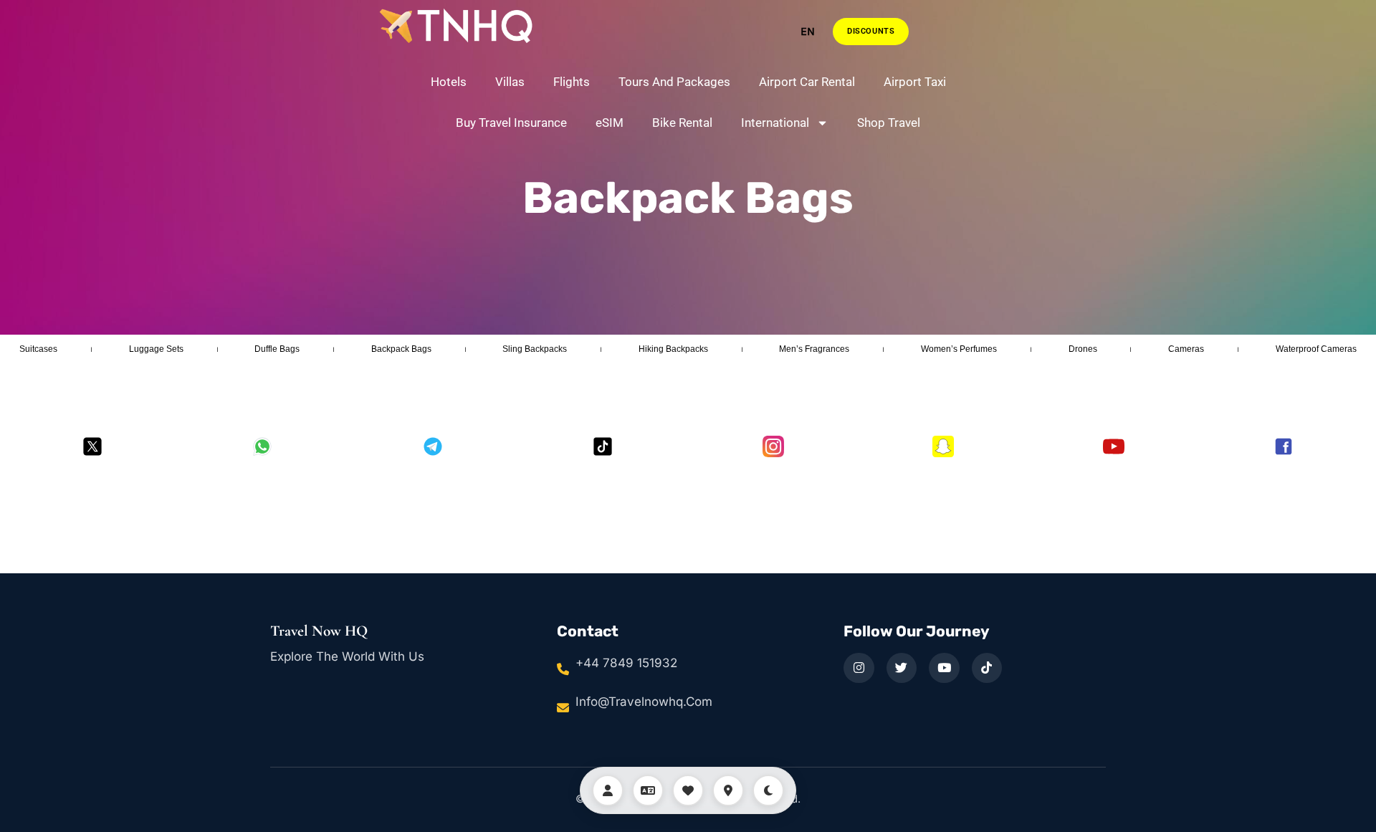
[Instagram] (773, 446)
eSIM (610, 122)
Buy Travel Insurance (511, 122)
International (775, 122)
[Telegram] (433, 446)
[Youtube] (1113, 446)
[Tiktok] (602, 446)
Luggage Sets (156, 349)
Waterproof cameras (1316, 349)
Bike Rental (682, 122)
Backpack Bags (688, 198)
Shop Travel (888, 122)
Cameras (1186, 349)
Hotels (449, 82)
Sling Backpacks (534, 349)
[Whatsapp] (262, 446)
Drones (1083, 349)
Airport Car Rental (807, 82)
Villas (510, 82)
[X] (92, 446)
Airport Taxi (915, 82)
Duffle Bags (277, 349)
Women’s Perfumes (959, 349)
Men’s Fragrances (814, 349)
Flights (571, 82)
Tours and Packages (674, 82)
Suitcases (38, 349)
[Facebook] (1283, 446)
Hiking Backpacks (673, 349)
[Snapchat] (943, 446)
